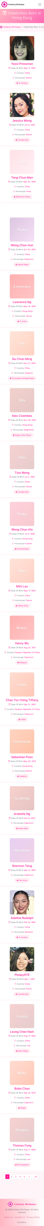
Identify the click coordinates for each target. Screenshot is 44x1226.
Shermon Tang (22, 866)
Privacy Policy (33, 1217)
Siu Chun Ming (22, 359)
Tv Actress (23, 83)
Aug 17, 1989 (30, 1149)
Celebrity (23, 776)
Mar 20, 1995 (30, 181)
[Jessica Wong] (22, 105)
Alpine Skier (23, 828)
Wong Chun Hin (22, 529)
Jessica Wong (22, 120)
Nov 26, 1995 (30, 420)
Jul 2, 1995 (30, 477)
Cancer (28, 486)
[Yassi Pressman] (22, 48)
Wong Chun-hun (22, 245)
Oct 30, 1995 (30, 249)
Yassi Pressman (22, 64)
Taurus (29, 77)
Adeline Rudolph (22, 918)
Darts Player (23, 1051)
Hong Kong (27, 311)
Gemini (29, 134)
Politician (23, 663)
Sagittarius (29, 429)
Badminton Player (23, 197)
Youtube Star (22, 140)
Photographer (23, 1165)
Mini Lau (22, 586)
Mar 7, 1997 (29, 979)
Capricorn (28, 259)
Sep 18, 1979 (30, 1093)
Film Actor (22, 880)
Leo (28, 1045)
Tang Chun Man (22, 177)
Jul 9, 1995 (30, 534)
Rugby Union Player (23, 435)
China (27, 73)
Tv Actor (23, 321)
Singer (23, 1108)
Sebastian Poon (22, 757)
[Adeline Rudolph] (22, 902)
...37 (35, 1176)
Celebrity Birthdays (16, 4)
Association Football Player (23, 378)
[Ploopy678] (22, 959)
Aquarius (29, 373)
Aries (28, 191)
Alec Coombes (22, 416)
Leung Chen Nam (22, 1031)
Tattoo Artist (22, 606)
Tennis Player (22, 264)
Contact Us (20, 1217)
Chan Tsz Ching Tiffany (22, 700)
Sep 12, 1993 (30, 704)
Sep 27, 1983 (30, 870)
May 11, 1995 (30, 68)
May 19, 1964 (30, 306)
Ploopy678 (22, 975)
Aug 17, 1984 (30, 1036)
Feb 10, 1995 (30, 922)
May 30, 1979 (29, 761)
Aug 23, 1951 (30, 647)
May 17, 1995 (30, 590)
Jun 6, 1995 (29, 125)
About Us (8, 1217)
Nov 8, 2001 (29, 818)
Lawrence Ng (22, 302)
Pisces (29, 989)
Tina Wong (22, 472)
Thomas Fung (22, 1145)
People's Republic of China (27, 652)
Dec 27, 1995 (30, 363)
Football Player (23, 549)
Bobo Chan (22, 1088)
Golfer (23, 719)
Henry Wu (22, 643)
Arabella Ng (22, 814)
